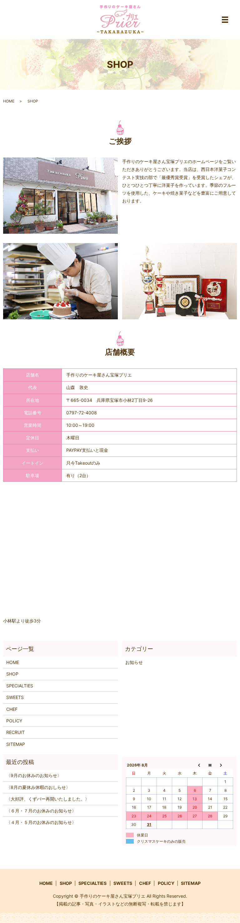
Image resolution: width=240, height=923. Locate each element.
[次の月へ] (225, 765)
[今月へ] (210, 765)
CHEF (12, 709)
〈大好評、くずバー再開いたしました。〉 (47, 798)
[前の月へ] (194, 765)
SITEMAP (15, 744)
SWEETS (15, 697)
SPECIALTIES (19, 685)
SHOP (12, 673)
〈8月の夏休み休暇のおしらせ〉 (38, 787)
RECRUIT (15, 732)
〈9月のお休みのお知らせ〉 (34, 775)
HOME (8, 101)
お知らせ (134, 662)
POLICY (14, 720)
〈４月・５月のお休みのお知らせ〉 (41, 822)
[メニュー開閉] (225, 20)
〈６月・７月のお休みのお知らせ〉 (41, 810)
